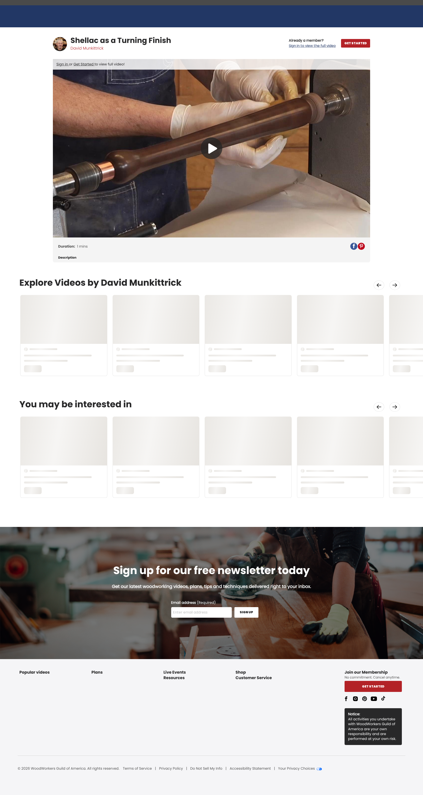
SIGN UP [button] (246, 612)
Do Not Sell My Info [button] (206, 768)
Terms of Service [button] (137, 768)
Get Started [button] (373, 686)
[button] (312, 43)
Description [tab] (67, 258)
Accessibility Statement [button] (250, 768)
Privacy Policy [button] (171, 768)
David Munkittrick (87, 48)
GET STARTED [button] (355, 43)
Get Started (84, 64)
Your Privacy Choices (296, 768)
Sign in (62, 64)
